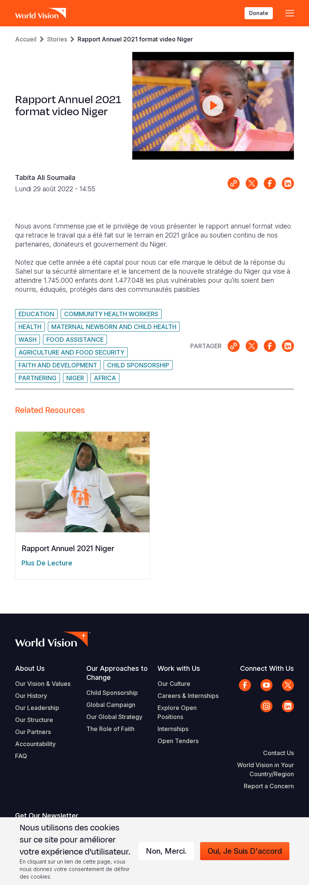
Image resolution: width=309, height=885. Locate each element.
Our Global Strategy (114, 716)
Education (36, 314)
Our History (31, 695)
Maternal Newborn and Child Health (113, 327)
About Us (30, 668)
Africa (105, 378)
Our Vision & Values (42, 683)
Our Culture (174, 683)
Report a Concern (269, 786)
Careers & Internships (188, 695)
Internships (173, 729)
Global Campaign (110, 704)
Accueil (26, 39)
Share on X (252, 183)
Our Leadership (37, 707)
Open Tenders (178, 741)
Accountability (35, 744)
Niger (75, 378)
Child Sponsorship (138, 365)
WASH (27, 339)
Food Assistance (75, 339)
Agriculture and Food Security (71, 352)
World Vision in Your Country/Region (265, 769)
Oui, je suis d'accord (245, 851)
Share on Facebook (270, 183)
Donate (258, 13)
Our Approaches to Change (117, 672)
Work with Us (179, 668)
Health (29, 327)
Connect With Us (267, 668)
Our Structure (34, 720)
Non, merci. (166, 851)
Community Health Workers (111, 314)
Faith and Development (57, 365)
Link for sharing (234, 183)
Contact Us (278, 753)
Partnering (37, 378)
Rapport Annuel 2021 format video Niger (135, 39)
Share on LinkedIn (288, 183)
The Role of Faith (110, 729)
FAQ (21, 756)
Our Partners (33, 732)
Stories (57, 39)
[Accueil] (41, 13)
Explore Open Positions (177, 712)
